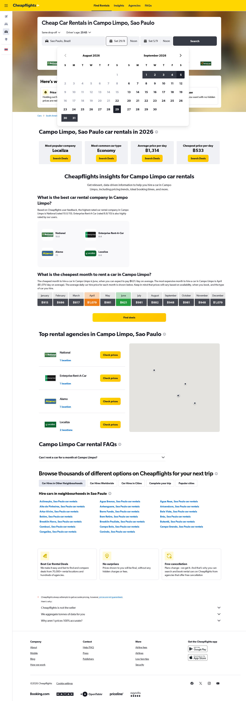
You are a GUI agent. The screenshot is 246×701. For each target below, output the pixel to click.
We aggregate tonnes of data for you (63, 614)
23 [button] (65, 109)
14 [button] (108, 92)
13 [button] (99, 92)
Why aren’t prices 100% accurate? (61, 620)
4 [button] (82, 83)
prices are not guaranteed (110, 597)
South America (52, 115)
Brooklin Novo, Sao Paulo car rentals (61, 521)
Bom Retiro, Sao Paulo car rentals (119, 516)
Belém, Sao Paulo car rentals (56, 516)
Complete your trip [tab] (160, 483)
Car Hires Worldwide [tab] (102, 483)
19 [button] (91, 100)
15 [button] (117, 92)
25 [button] (82, 109)
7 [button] (108, 83)
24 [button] (74, 109)
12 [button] (91, 92)
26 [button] (91, 109)
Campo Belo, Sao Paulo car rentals (119, 526)
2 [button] (65, 83)
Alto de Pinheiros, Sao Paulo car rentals (62, 506)
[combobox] (51, 32)
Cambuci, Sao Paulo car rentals (57, 526)
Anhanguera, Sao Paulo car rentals (120, 506)
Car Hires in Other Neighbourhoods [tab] (62, 483)
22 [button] (117, 100)
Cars (39, 115)
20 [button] (100, 100)
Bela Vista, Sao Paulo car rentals (178, 511)
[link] (60, 158)
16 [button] (65, 100)
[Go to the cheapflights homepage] (26, 5)
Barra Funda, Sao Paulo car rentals (119, 511)
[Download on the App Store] (197, 657)
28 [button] (108, 109)
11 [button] (82, 92)
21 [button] (108, 100)
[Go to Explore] (6, 39)
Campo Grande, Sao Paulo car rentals (181, 526)
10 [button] (73, 92)
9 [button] (65, 92)
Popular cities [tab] (186, 483)
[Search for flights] (6, 16)
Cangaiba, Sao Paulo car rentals (58, 531)
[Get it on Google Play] (197, 649)
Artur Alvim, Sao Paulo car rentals (59, 511)
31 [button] (73, 118)
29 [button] (117, 109)
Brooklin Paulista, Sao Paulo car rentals (122, 521)
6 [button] (100, 83)
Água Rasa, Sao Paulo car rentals (179, 501)
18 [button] (82, 100)
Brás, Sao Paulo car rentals (175, 516)
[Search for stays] (6, 24)
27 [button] (100, 109)
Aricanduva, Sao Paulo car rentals (179, 506)
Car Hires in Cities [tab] (132, 483)
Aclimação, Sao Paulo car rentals (58, 501)
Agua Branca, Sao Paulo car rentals (120, 501)
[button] (6, 6)
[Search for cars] (6, 31)
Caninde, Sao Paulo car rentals (117, 531)
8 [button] (117, 83)
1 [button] (117, 74)
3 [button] (74, 83)
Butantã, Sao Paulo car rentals (177, 521)
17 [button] (73, 100)
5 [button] (91, 83)
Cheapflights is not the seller (58, 607)
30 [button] (65, 118)
